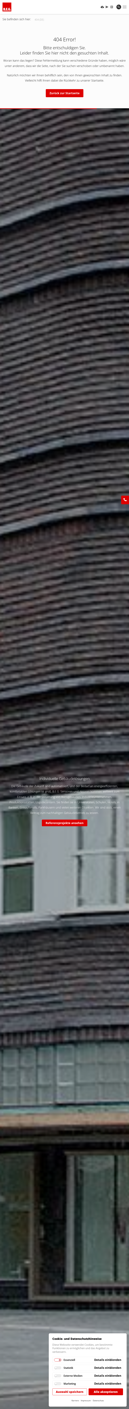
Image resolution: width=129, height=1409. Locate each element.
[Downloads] (102, 7)
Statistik (68, 1368)
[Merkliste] (111, 7)
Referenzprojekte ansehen (65, 823)
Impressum (86, 1400)
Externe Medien (73, 1375)
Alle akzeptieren (106, 1392)
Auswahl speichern (69, 1392)
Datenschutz (98, 1400)
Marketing (70, 1383)
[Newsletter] (107, 7)
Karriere (75, 1400)
